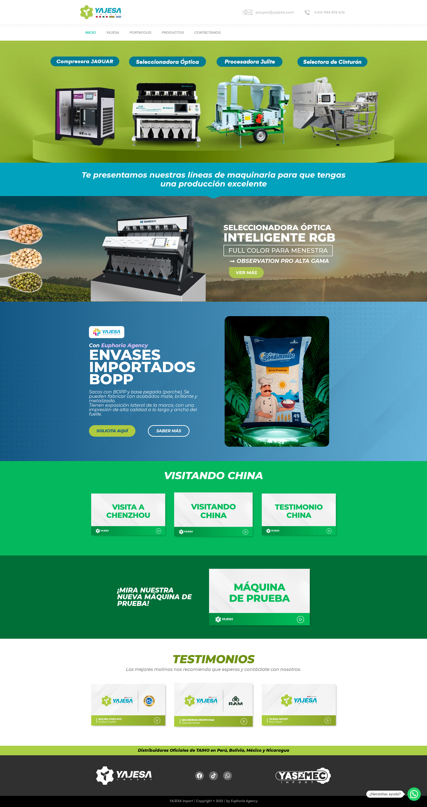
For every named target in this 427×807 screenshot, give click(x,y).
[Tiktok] (213, 775)
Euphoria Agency (124, 345)
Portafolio (140, 32)
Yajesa (112, 32)
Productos (173, 32)
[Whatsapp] (227, 775)
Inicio (90, 32)
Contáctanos (207, 32)
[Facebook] (199, 775)
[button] (414, 794)
